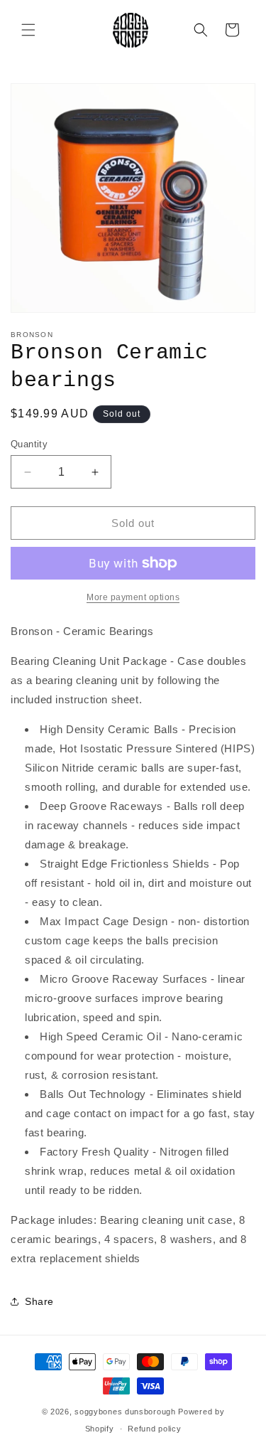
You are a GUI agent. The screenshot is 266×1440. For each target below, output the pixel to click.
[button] (28, 30)
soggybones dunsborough (124, 1411)
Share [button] (39, 1301)
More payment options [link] (133, 597)
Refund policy (154, 1428)
